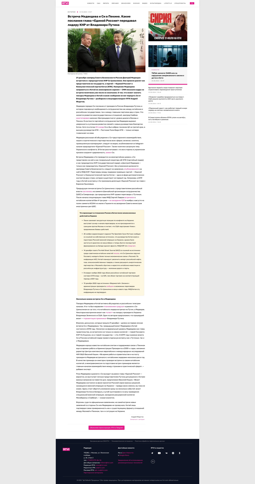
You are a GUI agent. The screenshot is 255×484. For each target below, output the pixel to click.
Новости (90, 3)
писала (116, 253)
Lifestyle (168, 3)
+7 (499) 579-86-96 (94, 460)
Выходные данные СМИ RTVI (99, 441)
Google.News (124, 455)
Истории (72, 12)
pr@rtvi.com (100, 468)
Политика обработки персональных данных (150, 441)
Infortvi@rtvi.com (106, 463)
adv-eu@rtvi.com (101, 470)
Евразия (115, 3)
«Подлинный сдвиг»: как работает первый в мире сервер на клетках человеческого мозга (167, 109)
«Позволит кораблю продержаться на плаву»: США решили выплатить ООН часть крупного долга (166, 99)
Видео (144, 3)
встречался (129, 197)
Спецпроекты (180, 3)
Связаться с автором (137, 419)
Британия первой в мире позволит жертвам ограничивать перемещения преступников (165, 89)
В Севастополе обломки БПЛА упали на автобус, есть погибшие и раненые (167, 118)
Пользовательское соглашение (122, 441)
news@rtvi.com (101, 465)
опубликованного (131, 169)
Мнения (136, 3)
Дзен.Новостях (128, 453)
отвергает (131, 246)
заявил (109, 152)
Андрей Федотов (137, 417)
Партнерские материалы (93, 473)
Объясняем (126, 3)
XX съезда (100, 127)
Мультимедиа (155, 3)
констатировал (82, 118)
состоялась (87, 191)
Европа (106, 3)
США (98, 3)
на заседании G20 (117, 200)
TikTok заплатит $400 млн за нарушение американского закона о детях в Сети (168, 75)
